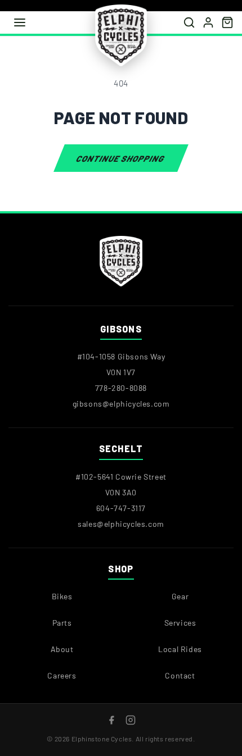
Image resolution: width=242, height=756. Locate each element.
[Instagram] (131, 720)
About (62, 649)
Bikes (62, 596)
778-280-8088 (121, 388)
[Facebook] (111, 720)
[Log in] (208, 22)
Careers (61, 675)
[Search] (189, 22)
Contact (180, 675)
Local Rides (180, 649)
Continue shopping (121, 158)
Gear (180, 596)
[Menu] (19, 22)
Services (180, 622)
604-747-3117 (121, 507)
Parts (62, 622)
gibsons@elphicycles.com (121, 403)
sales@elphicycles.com (121, 523)
